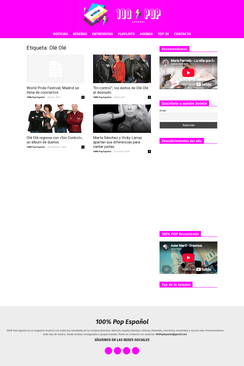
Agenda (146, 34)
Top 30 (163, 34)
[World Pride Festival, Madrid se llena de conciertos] (55, 69)
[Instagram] (126, 350)
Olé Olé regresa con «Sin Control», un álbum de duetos (54, 140)
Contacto (182, 34)
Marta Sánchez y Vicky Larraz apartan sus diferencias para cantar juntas (117, 142)
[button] (213, 34)
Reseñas (80, 34)
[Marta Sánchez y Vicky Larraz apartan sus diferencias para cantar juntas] (122, 118)
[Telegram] (135, 350)
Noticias (60, 34)
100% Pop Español (36, 97)
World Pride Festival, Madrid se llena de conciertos (53, 90)
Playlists (126, 34)
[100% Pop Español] (122, 15)
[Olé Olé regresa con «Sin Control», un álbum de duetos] (55, 118)
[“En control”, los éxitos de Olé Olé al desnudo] (122, 69)
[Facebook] (108, 350)
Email (163, 110)
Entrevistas (102, 34)
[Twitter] (117, 350)
